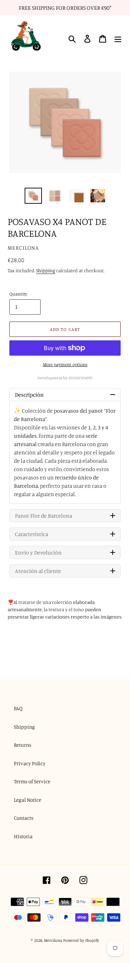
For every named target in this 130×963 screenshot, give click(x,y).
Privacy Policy (29, 763)
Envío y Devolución (38, 552)
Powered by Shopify (81, 940)
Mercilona (53, 940)
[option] (33, 195)
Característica (31, 534)
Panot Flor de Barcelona (43, 515)
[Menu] (117, 39)
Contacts (23, 818)
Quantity (18, 294)
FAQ (18, 708)
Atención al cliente (38, 571)
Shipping (45, 270)
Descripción (29, 394)
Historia (23, 836)
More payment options (65, 364)
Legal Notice (27, 799)
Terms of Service (32, 781)
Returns (22, 745)
